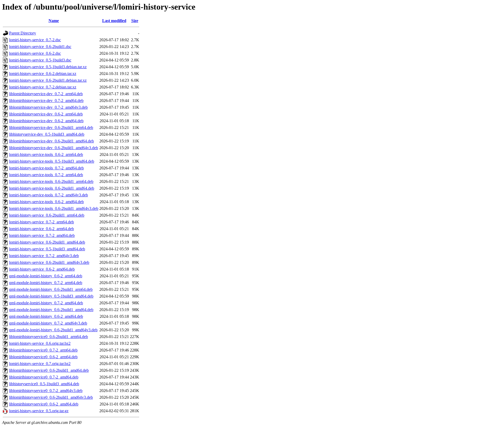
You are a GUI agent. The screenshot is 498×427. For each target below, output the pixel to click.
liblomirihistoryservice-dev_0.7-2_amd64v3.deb (48, 107)
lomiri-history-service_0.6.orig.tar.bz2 (40, 343)
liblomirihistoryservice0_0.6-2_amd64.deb (43, 404)
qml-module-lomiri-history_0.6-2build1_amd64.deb (51, 309)
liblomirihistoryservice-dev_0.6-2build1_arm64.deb (51, 127)
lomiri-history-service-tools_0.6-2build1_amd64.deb (51, 188)
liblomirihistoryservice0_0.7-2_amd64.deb (43, 377)
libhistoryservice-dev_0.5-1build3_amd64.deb (46, 134)
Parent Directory (22, 33)
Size (134, 20)
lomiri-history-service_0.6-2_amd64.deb (42, 269)
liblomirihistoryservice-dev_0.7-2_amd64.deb (46, 100)
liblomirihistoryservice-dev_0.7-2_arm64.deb (46, 94)
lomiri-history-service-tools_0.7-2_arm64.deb (46, 175)
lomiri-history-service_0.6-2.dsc (35, 53)
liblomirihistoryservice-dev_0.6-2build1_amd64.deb (51, 141)
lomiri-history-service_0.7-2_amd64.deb (42, 235)
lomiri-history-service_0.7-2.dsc (35, 40)
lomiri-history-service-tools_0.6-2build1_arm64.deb (51, 181)
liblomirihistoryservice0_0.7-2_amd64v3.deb (45, 390)
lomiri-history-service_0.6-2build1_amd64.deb (47, 242)
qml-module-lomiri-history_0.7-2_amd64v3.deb (48, 323)
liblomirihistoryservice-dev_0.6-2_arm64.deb (46, 114)
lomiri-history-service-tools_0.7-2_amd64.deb (46, 168)
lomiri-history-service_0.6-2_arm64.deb (41, 228)
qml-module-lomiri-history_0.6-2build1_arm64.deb (51, 289)
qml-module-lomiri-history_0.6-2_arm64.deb (45, 276)
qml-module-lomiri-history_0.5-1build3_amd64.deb (51, 296)
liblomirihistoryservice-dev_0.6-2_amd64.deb (46, 121)
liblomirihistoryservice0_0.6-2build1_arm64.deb (48, 336)
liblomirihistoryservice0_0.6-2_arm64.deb (43, 357)
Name (54, 20)
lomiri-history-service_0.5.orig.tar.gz (38, 411)
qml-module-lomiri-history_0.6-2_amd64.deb (46, 316)
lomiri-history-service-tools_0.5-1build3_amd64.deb (51, 161)
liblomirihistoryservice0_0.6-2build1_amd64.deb (49, 370)
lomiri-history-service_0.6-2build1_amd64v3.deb (49, 262)
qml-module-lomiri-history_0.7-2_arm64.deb (45, 282)
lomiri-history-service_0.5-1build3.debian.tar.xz (48, 67)
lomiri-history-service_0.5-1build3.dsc (40, 60)
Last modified (114, 20)
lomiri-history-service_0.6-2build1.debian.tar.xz (48, 80)
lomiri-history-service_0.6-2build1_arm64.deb (46, 215)
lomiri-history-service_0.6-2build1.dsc (40, 46)
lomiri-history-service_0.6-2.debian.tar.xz (42, 73)
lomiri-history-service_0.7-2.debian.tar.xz (42, 87)
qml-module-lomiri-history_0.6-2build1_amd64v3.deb (53, 330)
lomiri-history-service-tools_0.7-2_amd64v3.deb (48, 195)
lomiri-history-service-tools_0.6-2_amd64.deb (46, 201)
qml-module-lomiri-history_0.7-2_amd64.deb (46, 303)
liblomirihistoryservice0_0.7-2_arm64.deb (43, 350)
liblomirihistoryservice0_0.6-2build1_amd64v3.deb (51, 397)
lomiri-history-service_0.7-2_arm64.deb (41, 222)
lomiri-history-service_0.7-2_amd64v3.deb (44, 255)
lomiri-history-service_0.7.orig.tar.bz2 (40, 363)
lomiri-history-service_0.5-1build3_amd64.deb (47, 249)
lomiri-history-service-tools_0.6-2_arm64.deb (46, 154)
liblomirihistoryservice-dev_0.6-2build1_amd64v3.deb (53, 148)
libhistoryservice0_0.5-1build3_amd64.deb (44, 384)
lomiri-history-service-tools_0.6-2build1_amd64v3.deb (53, 208)
